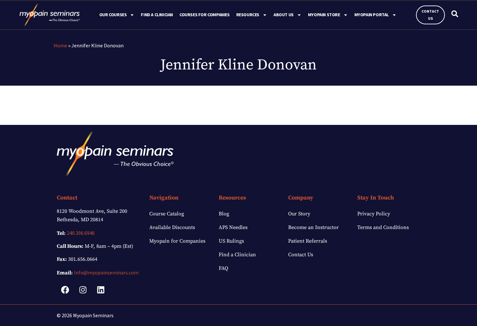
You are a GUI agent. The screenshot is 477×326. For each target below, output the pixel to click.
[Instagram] (83, 290)
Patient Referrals (307, 241)
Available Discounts (172, 227)
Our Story (299, 214)
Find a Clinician (157, 15)
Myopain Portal (371, 15)
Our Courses (113, 15)
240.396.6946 (81, 233)
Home (60, 45)
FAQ (223, 268)
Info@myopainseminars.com (106, 272)
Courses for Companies (204, 15)
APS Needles (233, 227)
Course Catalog (166, 214)
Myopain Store (324, 15)
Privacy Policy (373, 214)
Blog (224, 214)
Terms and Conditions (383, 227)
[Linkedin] (100, 290)
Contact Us (300, 254)
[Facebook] (65, 290)
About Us (284, 15)
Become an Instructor (313, 227)
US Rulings (231, 241)
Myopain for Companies (177, 241)
